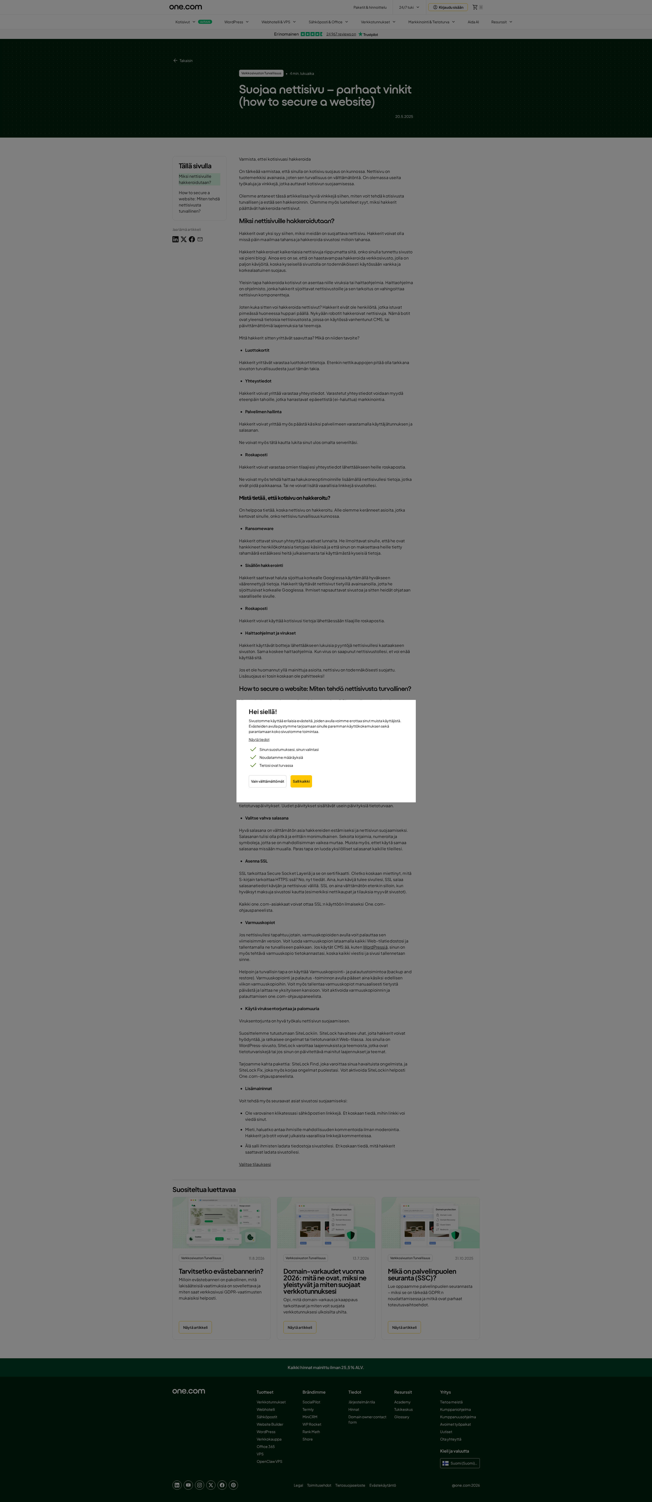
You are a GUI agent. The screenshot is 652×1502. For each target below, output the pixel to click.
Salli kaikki (301, 781)
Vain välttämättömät (267, 781)
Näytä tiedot (259, 739)
